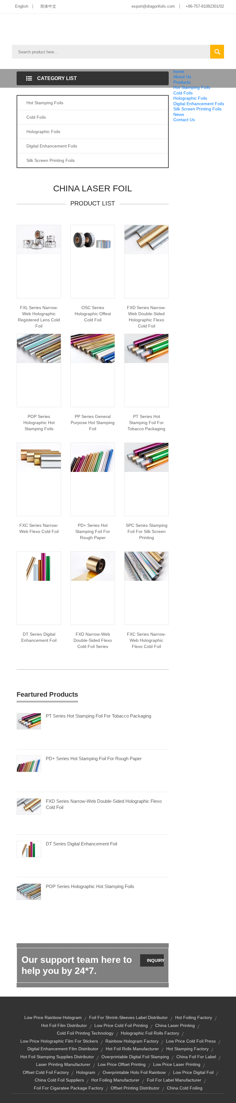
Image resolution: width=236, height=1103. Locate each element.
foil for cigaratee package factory (68, 1088)
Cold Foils (183, 92)
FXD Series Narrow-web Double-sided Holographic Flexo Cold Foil (146, 316)
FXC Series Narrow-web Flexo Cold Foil (39, 528)
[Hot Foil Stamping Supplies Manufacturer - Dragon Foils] (93, 456)
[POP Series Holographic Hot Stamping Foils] (29, 891)
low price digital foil (193, 1072)
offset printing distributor (135, 1088)
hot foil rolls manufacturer (132, 1048)
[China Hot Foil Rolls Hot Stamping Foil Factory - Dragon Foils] (93, 348)
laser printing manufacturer (63, 1064)
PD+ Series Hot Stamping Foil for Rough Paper (92, 531)
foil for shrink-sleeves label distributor (128, 1017)
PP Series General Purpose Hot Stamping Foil (93, 422)
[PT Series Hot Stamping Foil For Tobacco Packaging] (29, 720)
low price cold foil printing (121, 1025)
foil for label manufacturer (174, 1080)
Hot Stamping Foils (191, 87)
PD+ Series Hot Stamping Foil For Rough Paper (94, 758)
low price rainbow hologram (53, 1017)
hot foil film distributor (64, 1025)
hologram (85, 1072)
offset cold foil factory (46, 1072)
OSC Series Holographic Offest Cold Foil (93, 313)
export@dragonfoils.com (153, 6)
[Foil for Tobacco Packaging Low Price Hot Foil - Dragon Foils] (146, 348)
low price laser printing (176, 1064)
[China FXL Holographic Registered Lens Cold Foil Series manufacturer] (39, 239)
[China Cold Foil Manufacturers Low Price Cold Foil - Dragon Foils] (39, 457)
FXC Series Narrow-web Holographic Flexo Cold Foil (146, 640)
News (178, 114)
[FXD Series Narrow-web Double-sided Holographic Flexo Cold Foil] (29, 806)
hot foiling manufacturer (115, 1080)
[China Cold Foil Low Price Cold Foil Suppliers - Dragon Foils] (93, 565)
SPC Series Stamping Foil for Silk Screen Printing (146, 531)
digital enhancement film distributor (62, 1048)
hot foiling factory (193, 1017)
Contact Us (184, 119)
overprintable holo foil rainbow (134, 1072)
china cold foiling (185, 1088)
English (21, 6)
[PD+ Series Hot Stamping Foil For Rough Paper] (29, 763)
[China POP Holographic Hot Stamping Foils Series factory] (39, 348)
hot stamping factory (187, 1048)
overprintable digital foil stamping (135, 1056)
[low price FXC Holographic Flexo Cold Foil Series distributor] (146, 565)
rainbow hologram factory (132, 1041)
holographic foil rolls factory (150, 1033)
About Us (182, 76)
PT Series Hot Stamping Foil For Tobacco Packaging (146, 422)
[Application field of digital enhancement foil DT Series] (39, 565)
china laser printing (175, 1025)
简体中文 (48, 6)
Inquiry (155, 960)
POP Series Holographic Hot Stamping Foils (39, 422)
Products (182, 82)
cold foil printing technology (85, 1033)
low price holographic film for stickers (59, 1041)
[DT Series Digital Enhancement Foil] (29, 848)
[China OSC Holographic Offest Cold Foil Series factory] (93, 239)
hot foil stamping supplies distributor (57, 1056)
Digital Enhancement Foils (198, 103)
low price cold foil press (191, 1041)
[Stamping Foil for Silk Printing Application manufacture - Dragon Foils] (146, 456)
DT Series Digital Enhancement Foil (39, 637)
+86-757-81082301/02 (205, 6)
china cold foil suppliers (59, 1080)
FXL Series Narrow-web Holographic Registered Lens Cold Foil (39, 316)
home (178, 71)
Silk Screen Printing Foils (197, 108)
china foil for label (196, 1056)
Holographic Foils (190, 98)
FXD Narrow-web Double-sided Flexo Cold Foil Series (92, 640)
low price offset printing (122, 1064)
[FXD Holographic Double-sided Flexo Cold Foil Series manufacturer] (146, 239)
